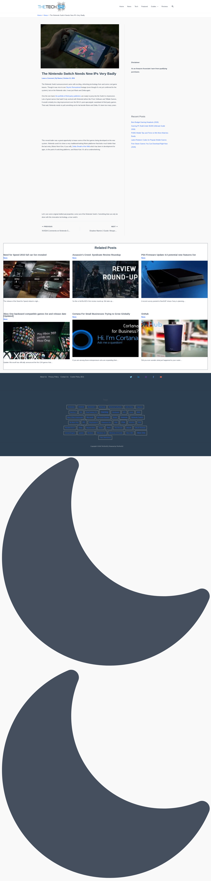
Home (121, 6)
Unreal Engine (70, 433)
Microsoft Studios (103, 417)
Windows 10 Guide (115, 433)
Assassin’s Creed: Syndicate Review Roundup (96, 255)
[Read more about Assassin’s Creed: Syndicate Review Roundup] (105, 279)
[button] (157, 6)
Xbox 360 (129, 433)
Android (81, 407)
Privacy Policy (53, 377)
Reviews (165, 6)
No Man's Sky (74, 422)
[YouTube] (161, 377)
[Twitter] (131, 377)
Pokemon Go (106, 422)
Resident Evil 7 (70, 427)
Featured (144, 6)
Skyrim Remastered (73, 87)
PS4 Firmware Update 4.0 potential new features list (168, 255)
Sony (80, 427)
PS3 (116, 422)
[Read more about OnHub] (174, 338)
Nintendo (124, 417)
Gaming (104, 412)
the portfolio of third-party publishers (68, 96)
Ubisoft (128, 427)
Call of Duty (129, 407)
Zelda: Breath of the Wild (81, 146)
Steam (101, 427)
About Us (43, 377)
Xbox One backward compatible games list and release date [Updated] (34, 315)
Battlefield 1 (91, 407)
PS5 (139, 422)
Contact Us (64, 377)
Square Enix (90, 427)
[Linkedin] (138, 377)
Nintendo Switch (137, 417)
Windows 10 (101, 433)
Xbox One (141, 433)
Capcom (140, 407)
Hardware (115, 412)
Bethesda (102, 407)
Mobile (115, 417)
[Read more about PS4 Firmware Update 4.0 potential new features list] (174, 279)
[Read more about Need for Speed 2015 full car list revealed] (36, 279)
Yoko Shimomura (105, 437)
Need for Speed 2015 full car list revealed (24, 255)
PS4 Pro (131, 422)
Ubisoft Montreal (140, 427)
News (129, 6)
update (81, 433)
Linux (131, 412)
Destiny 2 (73, 412)
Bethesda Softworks (115, 407)
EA (81, 412)
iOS (124, 412)
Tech (136, 6)
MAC (138, 412)
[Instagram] (146, 377)
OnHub (145, 314)
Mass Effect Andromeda (75, 417)
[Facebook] (153, 377)
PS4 (123, 422)
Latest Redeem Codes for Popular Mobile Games (149, 140)
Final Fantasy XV (91, 412)
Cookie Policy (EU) (77, 377)
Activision (71, 407)
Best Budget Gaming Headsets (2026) (145, 122)
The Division (118, 427)
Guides (153, 6)
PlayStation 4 (93, 422)
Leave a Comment (48, 78)
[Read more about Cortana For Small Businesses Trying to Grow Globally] (105, 338)
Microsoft (90, 417)
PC (84, 422)
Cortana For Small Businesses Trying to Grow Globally (101, 314)
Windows (90, 433)
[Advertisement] (79, 123)
